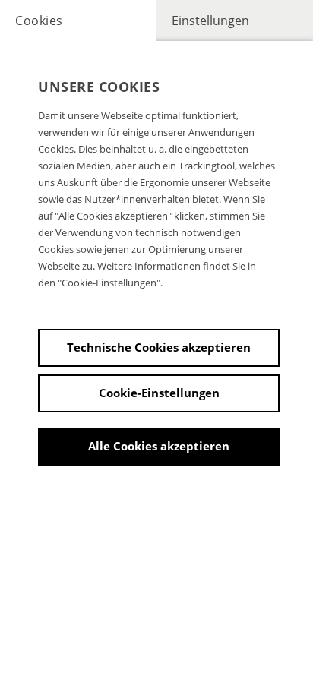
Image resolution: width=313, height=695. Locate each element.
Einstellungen (210, 20)
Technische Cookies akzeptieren (159, 347)
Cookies (39, 20)
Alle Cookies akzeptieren (158, 445)
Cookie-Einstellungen (159, 392)
